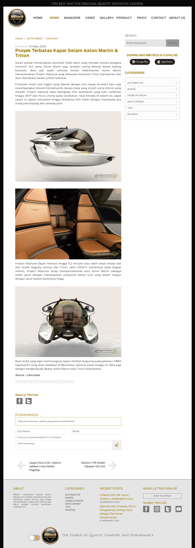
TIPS (67, 507)
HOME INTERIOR (74, 501)
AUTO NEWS (34, 38)
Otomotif (52, 38)
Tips (152, 108)
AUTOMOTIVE (72, 495)
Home (19, 38)
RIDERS (69, 498)
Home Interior (152, 95)
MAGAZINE (72, 18)
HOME (38, 18)
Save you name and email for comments (39, 437)
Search (172, 43)
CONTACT (158, 18)
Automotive (152, 83)
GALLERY (107, 18)
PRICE (142, 18)
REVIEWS (70, 510)
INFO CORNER (73, 504)
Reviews (152, 114)
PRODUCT (124, 18)
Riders (152, 89)
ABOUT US (177, 18)
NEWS (54, 18)
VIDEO (90, 18)
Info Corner (152, 102)
